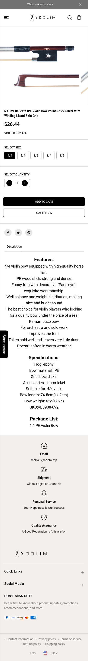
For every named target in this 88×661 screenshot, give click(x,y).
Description (14, 246)
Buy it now (44, 212)
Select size (12, 147)
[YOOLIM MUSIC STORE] (43, 17)
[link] (44, 618)
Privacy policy (47, 639)
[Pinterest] (28, 232)
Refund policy (32, 644)
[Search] (69, 17)
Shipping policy (55, 644)
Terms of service (71, 639)
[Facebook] (8, 232)
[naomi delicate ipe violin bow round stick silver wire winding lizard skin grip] (39, 65)
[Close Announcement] (80, 4)
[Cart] (79, 17)
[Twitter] (18, 232)
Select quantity (16, 174)
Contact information (20, 639)
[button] (6, 17)
